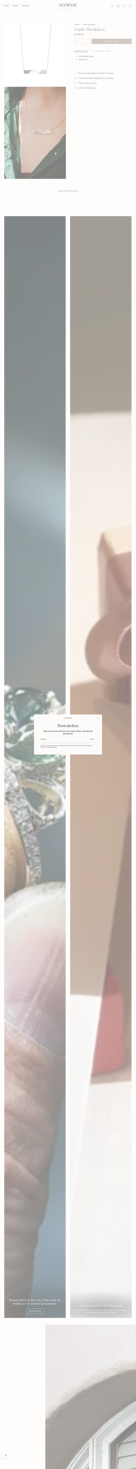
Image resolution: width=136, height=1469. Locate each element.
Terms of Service (47, 747)
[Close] (98, 718)
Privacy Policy (84, 745)
